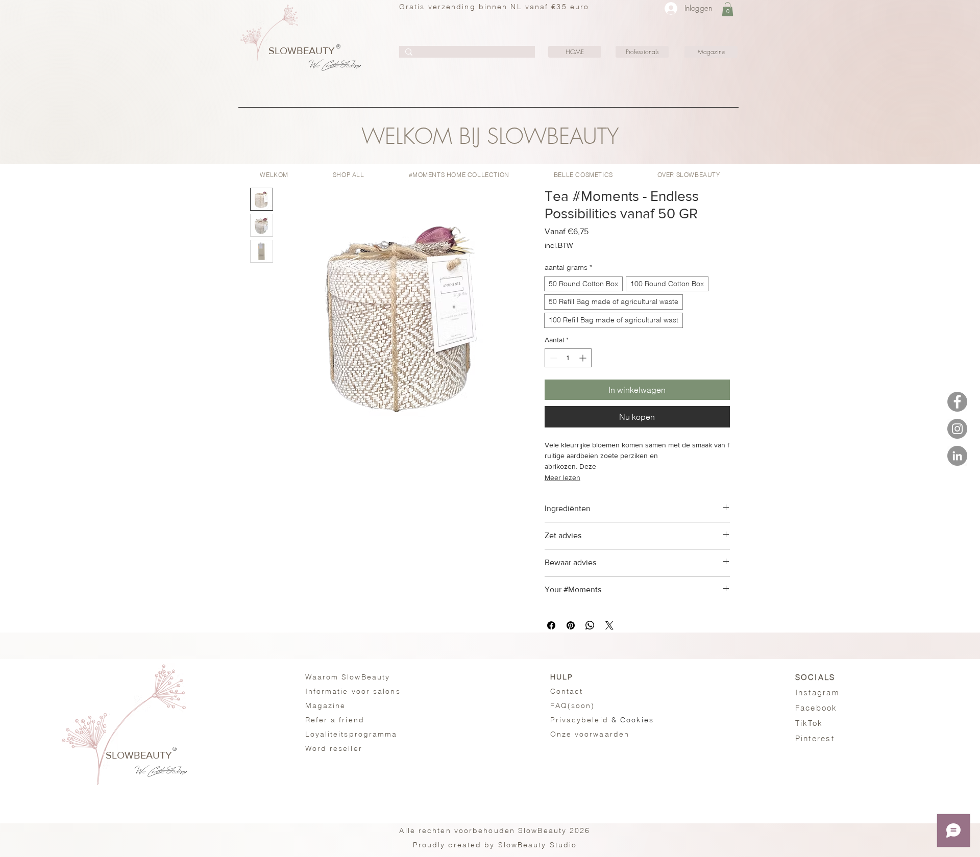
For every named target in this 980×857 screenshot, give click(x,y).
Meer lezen (562, 477)
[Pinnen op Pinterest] (571, 625)
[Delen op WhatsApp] (590, 625)
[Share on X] (609, 625)
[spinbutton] (568, 358)
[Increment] (583, 358)
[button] (727, 9)
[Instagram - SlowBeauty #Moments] (957, 429)
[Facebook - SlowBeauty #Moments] (957, 402)
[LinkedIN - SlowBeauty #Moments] (957, 456)
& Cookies (602, 719)
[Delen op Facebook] (551, 625)
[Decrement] (552, 358)
